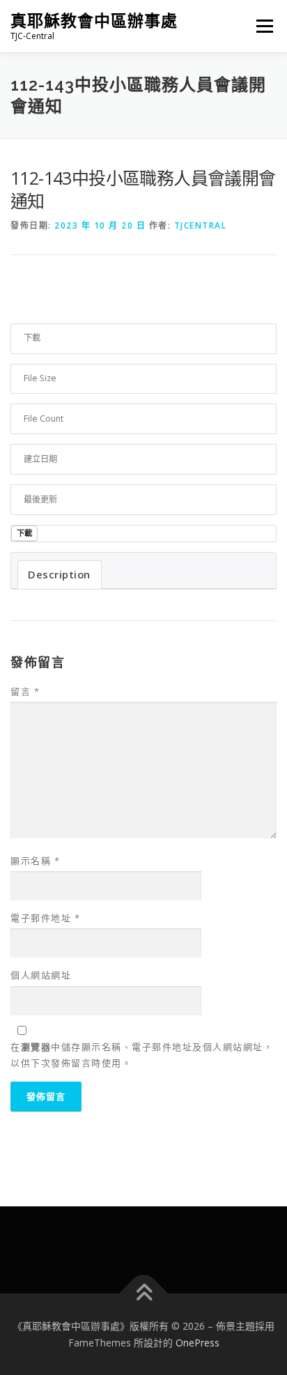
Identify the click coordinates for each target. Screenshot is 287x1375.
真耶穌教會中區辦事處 (94, 20)
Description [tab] (59, 574)
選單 (260, 26)
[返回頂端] (144, 1293)
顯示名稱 (35, 860)
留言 (25, 691)
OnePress (197, 1342)
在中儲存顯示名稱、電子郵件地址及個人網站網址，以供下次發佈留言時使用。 (141, 1054)
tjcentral (200, 225)
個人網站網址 (40, 975)
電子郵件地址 (45, 918)
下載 (24, 533)
